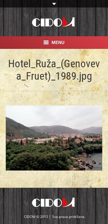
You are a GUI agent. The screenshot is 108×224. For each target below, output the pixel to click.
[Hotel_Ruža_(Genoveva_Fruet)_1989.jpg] (54, 138)
